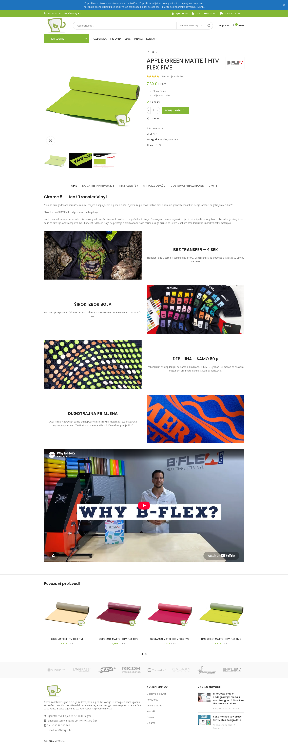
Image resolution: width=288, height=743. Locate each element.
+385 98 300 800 (54, 13)
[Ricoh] (131, 670)
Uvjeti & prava (154, 705)
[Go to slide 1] (142, 654)
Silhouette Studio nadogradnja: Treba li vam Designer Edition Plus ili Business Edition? (228, 698)
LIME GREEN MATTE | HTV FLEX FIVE (221, 639)
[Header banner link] (144, 5)
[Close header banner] (284, 5)
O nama (151, 723)
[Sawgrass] (81, 670)
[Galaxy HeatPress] (181, 670)
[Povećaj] (50, 140)
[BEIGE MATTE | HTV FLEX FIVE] (67, 613)
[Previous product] (149, 52)
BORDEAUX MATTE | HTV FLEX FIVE (118, 639)
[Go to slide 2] (146, 654)
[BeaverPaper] (206, 670)
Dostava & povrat (156, 694)
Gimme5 (173, 139)
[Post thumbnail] (204, 701)
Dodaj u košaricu (175, 110)
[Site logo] (56, 25)
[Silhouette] (56, 670)
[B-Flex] (231, 670)
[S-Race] (106, 670)
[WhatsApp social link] (160, 145)
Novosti (151, 717)
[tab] (74, 184)
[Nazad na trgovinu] (153, 52)
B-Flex (163, 139)
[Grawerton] (156, 670)
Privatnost (152, 699)
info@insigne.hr (74, 13)
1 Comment (234, 708)
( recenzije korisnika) (172, 76)
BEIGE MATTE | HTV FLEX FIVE (66, 639)
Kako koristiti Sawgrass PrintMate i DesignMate (227, 718)
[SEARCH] (209, 26)
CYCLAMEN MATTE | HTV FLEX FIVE (169, 639)
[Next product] (157, 52)
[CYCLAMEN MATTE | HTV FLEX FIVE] (170, 613)
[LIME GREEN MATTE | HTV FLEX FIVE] (221, 613)
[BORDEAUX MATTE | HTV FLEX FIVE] (118, 613)
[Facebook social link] (156, 145)
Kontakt (151, 711)
